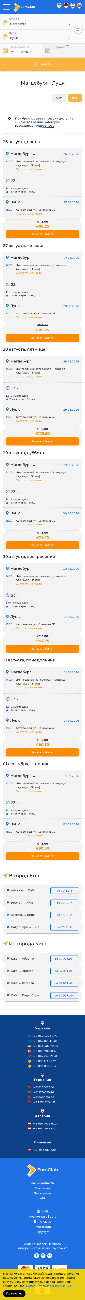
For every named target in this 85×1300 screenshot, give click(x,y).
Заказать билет (42, 234)
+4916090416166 (43, 1097)
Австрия (42, 1116)
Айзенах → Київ (41, 890)
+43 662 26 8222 (44, 1128)
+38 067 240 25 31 (45, 1055)
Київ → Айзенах (42, 958)
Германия (42, 1080)
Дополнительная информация (48, 1286)
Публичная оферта (42, 1216)
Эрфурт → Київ (41, 902)
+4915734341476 (43, 1092)
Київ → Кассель (42, 983)
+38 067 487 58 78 (45, 1035)
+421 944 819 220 (44, 1149)
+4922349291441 (44, 1102)
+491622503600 (43, 1087)
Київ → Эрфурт (42, 971)
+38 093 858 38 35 (45, 1065)
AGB (44, 1211)
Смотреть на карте (29, 169)
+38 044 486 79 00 (45, 1045)
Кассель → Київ (41, 915)
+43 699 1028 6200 (45, 1123)
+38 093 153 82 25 (45, 1061)
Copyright (42, 1232)
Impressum (42, 1227)
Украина (42, 1028)
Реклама (44, 1221)
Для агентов (43, 1193)
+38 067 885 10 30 (45, 1040)
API (42, 1198)
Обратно (59, 46)
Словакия (42, 1142)
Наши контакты (42, 1183)
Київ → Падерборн (42, 995)
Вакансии (42, 1188)
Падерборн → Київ (41, 927)
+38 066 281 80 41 (44, 1051)
